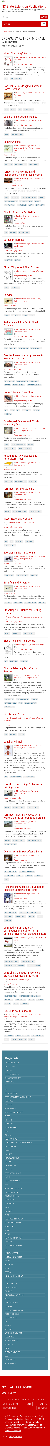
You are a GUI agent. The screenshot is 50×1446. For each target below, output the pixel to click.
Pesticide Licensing (34, 965)
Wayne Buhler (36, 938)
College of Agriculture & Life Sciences (18, 1400)
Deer (6, 410)
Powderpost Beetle (25, 448)
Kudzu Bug (32, 481)
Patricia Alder (21, 216)
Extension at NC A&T (11, 1404)
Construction (9, 381)
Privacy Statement (15, 1437)
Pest (20, 703)
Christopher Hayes (20, 150)
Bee (20, 109)
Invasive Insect (36, 348)
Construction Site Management (27, 381)
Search (44, 17)
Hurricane (38, 876)
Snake (6, 879)
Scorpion (34, 575)
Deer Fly (36, 410)
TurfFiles (7, 725)
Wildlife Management (27, 872)
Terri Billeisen (11, 718)
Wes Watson (8, 720)
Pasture (21, 734)
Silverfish (8, 603)
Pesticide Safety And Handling (30, 912)
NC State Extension (17, 1387)
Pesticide (31, 916)
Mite (6, 78)
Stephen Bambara (37, 244)
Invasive (37, 201)
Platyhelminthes (26, 201)
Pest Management (22, 699)
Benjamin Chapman (23, 1014)
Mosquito (19, 541)
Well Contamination (34, 840)
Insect (13, 109)
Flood (40, 916)
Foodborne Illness (22, 1036)
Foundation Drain (10, 844)
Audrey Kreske (36, 1014)
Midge (6, 287)
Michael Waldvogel (23, 57)
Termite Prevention (34, 385)
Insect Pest (8, 164)
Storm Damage (9, 876)
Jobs (29, 1404)
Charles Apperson (37, 120)
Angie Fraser (10, 1014)
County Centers (9, 1408)
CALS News (42, 1400)
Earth (6, 197)
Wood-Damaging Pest (18, 444)
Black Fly (24, 661)
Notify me (6, 32)
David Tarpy (20, 93)
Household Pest (16, 78)
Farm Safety (8, 916)
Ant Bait (13, 232)
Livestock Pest (29, 777)
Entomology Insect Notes (13, 185)
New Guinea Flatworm (29, 197)
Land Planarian (9, 205)
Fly (18, 410)
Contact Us (42, 1408)
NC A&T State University (28, 1422)
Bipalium (42, 197)
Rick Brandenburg (22, 718)
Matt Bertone (35, 57)
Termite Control (18, 385)
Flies (12, 410)
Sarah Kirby (35, 855)
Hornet (17, 260)
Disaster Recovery (20, 860)
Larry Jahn (34, 428)
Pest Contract (9, 707)
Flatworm (15, 197)
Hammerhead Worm (11, 201)
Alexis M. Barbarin (28, 748)
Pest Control (9, 699)
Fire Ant (13, 348)
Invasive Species (15, 777)
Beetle (30, 444)
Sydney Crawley (32, 178)
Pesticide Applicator (28, 961)
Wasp (6, 109)
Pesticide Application (11, 961)
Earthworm (40, 205)
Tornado (29, 876)
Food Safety (9, 1036)
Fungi (6, 444)
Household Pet (24, 232)
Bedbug (7, 633)
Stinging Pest (28, 109)
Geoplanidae (22, 205)
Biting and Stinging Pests (23, 64)
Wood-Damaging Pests (12, 369)
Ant (6, 232)
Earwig (7, 315)
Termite (7, 385)
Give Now (43, 1404)
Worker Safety (20, 916)
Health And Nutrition (19, 1039)
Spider (6, 134)
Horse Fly (8, 414)
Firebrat (42, 603)
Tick (6, 541)
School (31, 1039)
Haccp (6, 1039)
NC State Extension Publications (24, 6)
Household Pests (10, 155)
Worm (31, 205)
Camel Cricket (33, 164)
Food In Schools (37, 1036)
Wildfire (20, 876)
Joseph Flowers (31, 93)
